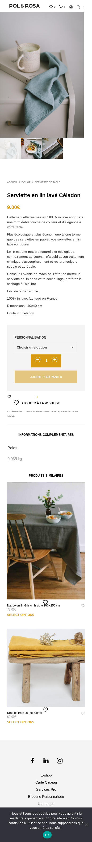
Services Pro (46, 789)
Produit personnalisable (42, 411)
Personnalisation (30, 337)
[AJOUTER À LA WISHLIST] (46, 602)
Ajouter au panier (46, 377)
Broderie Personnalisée (46, 796)
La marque (46, 804)
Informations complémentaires (46, 434)
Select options (20, 615)
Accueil (12, 182)
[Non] (86, 824)
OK (47, 835)
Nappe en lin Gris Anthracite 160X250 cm (33, 605)
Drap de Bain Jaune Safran (24, 713)
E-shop (26, 182)
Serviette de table (47, 182)
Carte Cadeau (46, 782)
